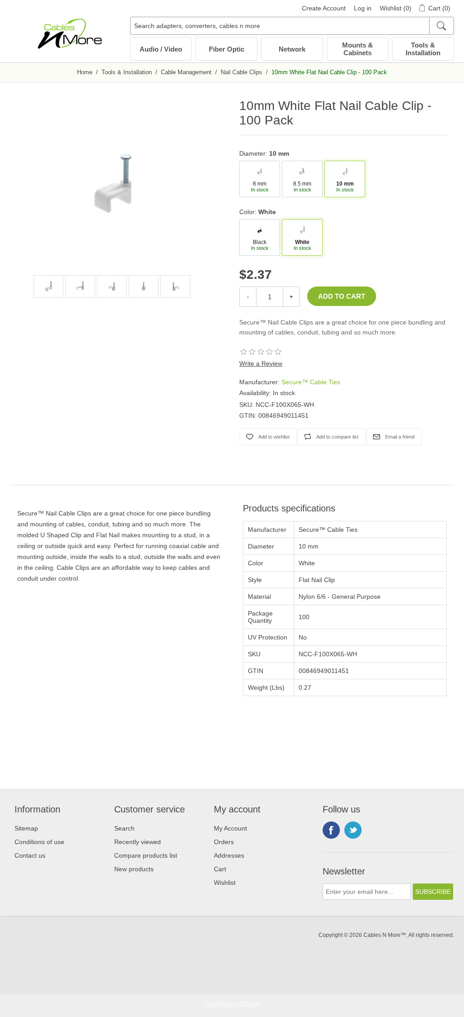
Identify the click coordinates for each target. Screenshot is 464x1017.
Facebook (331, 830)
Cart (220, 869)
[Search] (441, 26)
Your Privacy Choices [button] (232, 1003)
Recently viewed (137, 841)
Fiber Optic (226, 49)
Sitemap (26, 828)
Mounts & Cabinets (357, 49)
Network (292, 49)
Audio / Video (161, 49)
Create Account (324, 8)
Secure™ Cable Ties (310, 382)
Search (124, 828)
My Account (230, 828)
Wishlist (225, 882)
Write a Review (260, 363)
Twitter (353, 830)
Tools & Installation (423, 49)
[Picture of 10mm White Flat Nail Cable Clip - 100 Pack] (48, 286)
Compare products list (145, 855)
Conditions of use (39, 841)
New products (134, 869)
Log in (363, 8)
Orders (224, 841)
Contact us (29, 855)
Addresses (229, 855)
